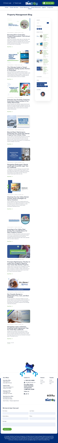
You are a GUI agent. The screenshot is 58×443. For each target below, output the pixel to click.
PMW (52, 436)
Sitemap (6, 437)
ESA (46, 86)
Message (4, 421)
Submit (7, 429)
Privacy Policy (10, 437)
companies (38, 84)
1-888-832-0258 (29, 389)
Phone (31, 416)
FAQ (41, 383)
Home (6, 7)
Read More (9, 46)
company (42, 84)
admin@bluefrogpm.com (30, 382)
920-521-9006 (49, 3)
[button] (37, 29)
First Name (5, 411)
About (29, 9)
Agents (44, 7)
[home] (32, 3)
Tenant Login (18, 3)
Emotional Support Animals (41, 86)
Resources (42, 382)
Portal (41, 380)
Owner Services (14, 7)
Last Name (32, 411)
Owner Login (8, 3)
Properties (50, 7)
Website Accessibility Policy (44, 439)
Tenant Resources (36, 7)
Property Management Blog (19, 14)
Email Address (6, 416)
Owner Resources (24, 7)
